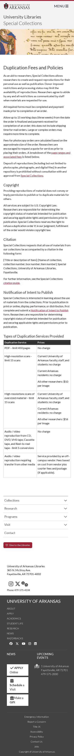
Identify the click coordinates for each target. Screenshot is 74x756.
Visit (7, 524)
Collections (11, 500)
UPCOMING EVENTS (45, 655)
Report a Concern (36, 721)
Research (10, 508)
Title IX (36, 726)
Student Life (15, 623)
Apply (10, 613)
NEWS (11, 654)
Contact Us (37, 741)
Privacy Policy (37, 736)
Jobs (36, 746)
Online (16, 670)
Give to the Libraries (19, 545)
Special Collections (22, 23)
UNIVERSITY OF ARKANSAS (34, 601)
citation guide (11, 282)
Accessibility (36, 731)
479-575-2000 (49, 674)
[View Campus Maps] (36, 667)
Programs (10, 516)
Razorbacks (15, 638)
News (10, 633)
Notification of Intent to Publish (49, 310)
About (11, 608)
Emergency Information (36, 716)
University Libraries (22, 16)
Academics (14, 618)
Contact (9, 533)
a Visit (17, 687)
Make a (16, 700)
